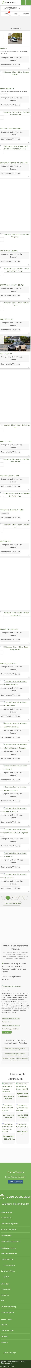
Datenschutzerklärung (8, 1307)
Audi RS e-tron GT (7, 878)
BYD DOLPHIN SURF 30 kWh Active (14, 163)
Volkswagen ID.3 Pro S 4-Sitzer (12, 510)
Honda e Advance (7, 88)
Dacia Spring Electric (8, 663)
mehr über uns (7, 1032)
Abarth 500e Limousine (9, 684)
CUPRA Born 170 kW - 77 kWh (12, 285)
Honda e (3, 48)
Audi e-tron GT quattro (8, 251)
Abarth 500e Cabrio (7, 706)
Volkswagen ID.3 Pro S (9, 811)
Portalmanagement (7, 1312)
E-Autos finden (6, 1218)
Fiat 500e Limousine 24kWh (10, 129)
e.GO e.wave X (6, 769)
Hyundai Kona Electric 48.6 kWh (22, 1095)
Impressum (5, 1295)
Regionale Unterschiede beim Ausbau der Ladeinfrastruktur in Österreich (15, 1054)
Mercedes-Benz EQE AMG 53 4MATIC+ (8, 1138)
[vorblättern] (26, 38)
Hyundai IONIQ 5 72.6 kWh (22, 1116)
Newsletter (4, 1342)
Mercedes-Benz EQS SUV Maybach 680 (14, 834)
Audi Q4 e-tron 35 (22, 1132)
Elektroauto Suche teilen (12, 903)
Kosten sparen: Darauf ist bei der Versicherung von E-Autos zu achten (15, 1059)
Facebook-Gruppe (6, 1021)
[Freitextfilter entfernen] (23, 2)
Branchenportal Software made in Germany (12, 1362)
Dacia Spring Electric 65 (9, 727)
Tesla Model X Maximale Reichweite (8, 1097)
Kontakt (6, 1277)
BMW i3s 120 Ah (6, 319)
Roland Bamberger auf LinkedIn (10, 1029)
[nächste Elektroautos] (25, 898)
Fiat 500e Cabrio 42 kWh (9, 476)
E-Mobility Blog (6, 1235)
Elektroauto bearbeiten (9, 1253)
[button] (3, 898)
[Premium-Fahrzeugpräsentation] (26, 1075)
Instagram (4, 1336)
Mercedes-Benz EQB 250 (8, 1116)
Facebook (4, 1325)
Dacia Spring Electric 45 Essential (13, 748)
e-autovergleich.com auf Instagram (11, 1025)
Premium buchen (9, 1265)
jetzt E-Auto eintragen (16, 1181)
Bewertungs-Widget (8, 1271)
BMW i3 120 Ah (6, 441)
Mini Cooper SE (6, 353)
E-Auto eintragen (7, 1259)
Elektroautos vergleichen (9, 1224)
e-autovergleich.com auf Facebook (11, 1018)
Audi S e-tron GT (6, 856)
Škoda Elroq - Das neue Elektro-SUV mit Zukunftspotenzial (15, 1049)
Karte (15, 14)
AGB (2, 1301)
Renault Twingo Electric (9, 629)
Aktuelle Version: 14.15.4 (7, 1366)
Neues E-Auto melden (8, 1229)
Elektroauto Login (9, 1353)
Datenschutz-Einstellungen (10, 1241)
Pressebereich (6, 1289)
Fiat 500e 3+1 (5, 541)
